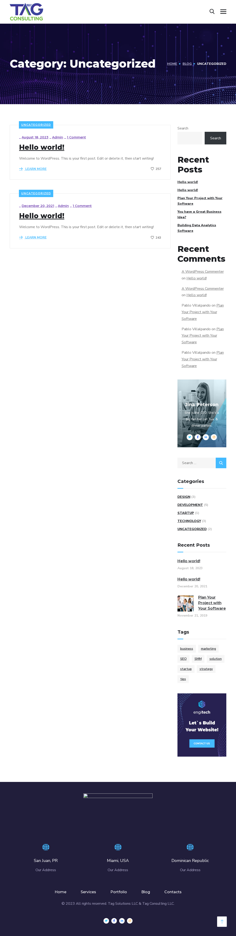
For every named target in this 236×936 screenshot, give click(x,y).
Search (182, 128)
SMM (198, 659)
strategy (206, 669)
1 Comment (76, 137)
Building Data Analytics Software (196, 228)
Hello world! (41, 147)
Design (183, 497)
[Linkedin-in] (122, 921)
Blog (187, 64)
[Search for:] (202, 462)
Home (172, 64)
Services (88, 892)
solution (215, 659)
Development (190, 505)
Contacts (173, 892)
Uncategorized (36, 124)
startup (186, 669)
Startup (185, 513)
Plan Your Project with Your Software (200, 201)
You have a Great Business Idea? (199, 214)
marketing (208, 648)
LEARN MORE (35, 169)
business (186, 648)
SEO (183, 659)
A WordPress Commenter (203, 271)
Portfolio (118, 892)
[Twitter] (106, 921)
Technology (189, 521)
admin (57, 137)
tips (183, 679)
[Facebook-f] (114, 921)
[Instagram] (130, 921)
